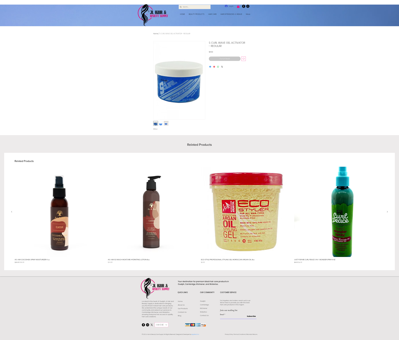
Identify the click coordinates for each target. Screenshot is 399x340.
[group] (199, 215)
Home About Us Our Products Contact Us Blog (183, 308)
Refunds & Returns (251, 334)
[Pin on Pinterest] (214, 66)
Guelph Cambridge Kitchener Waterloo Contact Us (204, 308)
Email (222, 314)
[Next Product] (387, 211)
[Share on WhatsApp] (218, 66)
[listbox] (161, 324)
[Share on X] (222, 66)
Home (155, 33)
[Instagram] (247, 6)
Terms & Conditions (239, 334)
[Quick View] (60, 212)
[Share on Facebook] (210, 66)
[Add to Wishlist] (243, 59)
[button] (238, 6)
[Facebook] (243, 6)
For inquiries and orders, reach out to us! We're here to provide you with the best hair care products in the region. (235, 302)
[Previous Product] (11, 211)
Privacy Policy (229, 334)
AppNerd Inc (195, 334)
